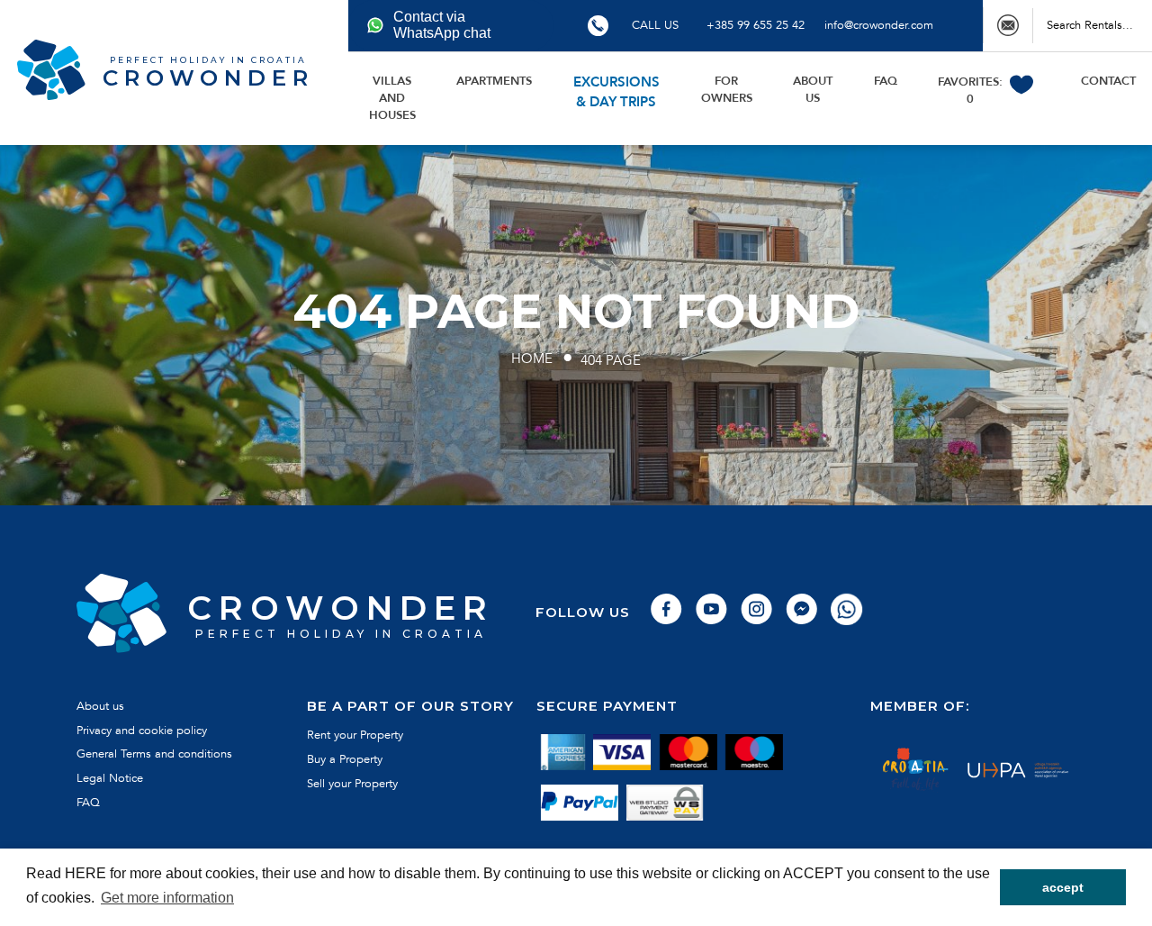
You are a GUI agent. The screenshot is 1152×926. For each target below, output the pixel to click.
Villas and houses (392, 98)
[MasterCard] (688, 752)
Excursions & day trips (616, 92)
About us (812, 89)
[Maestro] (754, 752)
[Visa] (622, 752)
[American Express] (563, 752)
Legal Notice (109, 778)
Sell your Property (352, 784)
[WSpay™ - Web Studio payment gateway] (665, 803)
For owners (726, 89)
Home (532, 359)
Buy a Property (344, 759)
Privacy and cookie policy (141, 730)
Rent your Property (355, 735)
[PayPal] (579, 803)
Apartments (494, 81)
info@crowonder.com (878, 25)
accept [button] (1063, 887)
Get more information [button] (167, 897)
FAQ (885, 81)
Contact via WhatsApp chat (441, 25)
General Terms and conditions (154, 754)
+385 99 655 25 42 (755, 25)
